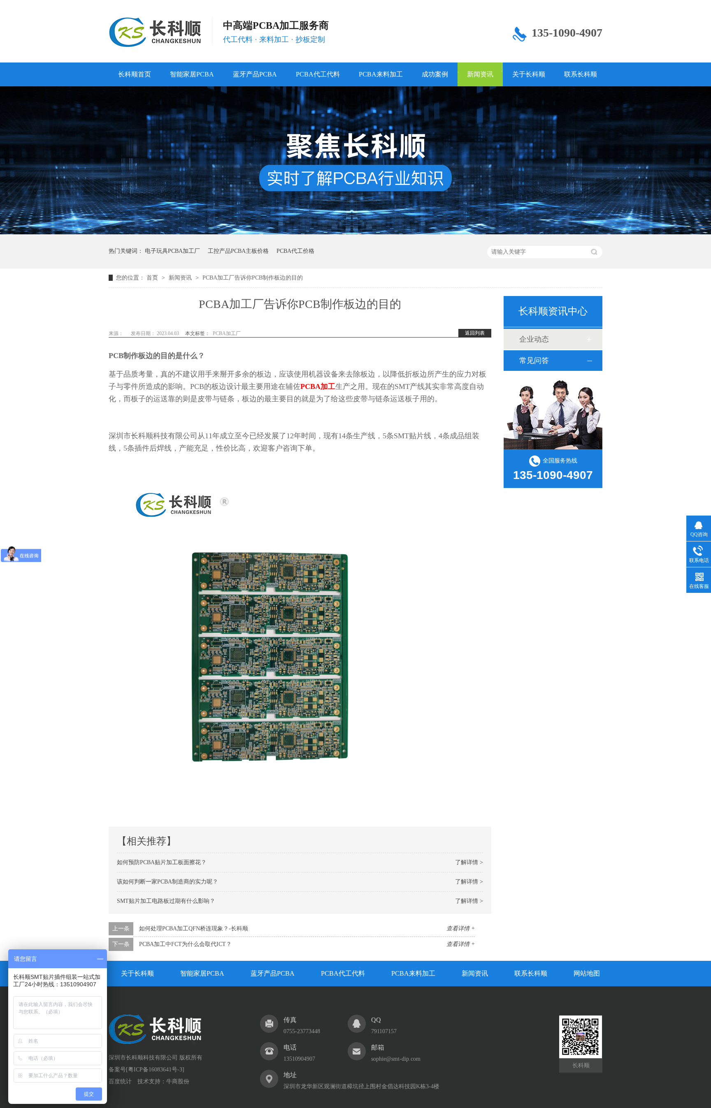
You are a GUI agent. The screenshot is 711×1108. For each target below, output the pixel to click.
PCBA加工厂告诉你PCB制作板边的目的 (252, 278)
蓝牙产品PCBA (255, 74)
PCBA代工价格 (295, 251)
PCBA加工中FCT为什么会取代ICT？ (185, 944)
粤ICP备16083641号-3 (155, 1069)
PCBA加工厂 (227, 333)
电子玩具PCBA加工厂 (172, 251)
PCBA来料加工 (381, 74)
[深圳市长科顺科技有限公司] (155, 1042)
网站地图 (587, 973)
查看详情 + (460, 928)
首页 (153, 278)
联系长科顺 (580, 74)
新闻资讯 (480, 74)
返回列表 (475, 333)
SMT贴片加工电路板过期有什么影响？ (166, 901)
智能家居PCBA (192, 74)
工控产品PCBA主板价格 (238, 251)
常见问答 (534, 360)
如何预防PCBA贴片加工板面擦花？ (162, 862)
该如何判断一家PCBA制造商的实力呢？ (167, 882)
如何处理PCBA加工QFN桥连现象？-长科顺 (193, 928)
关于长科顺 (528, 74)
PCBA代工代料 (318, 74)
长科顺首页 (134, 74)
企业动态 (534, 339)
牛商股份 (177, 1081)
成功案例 (435, 74)
